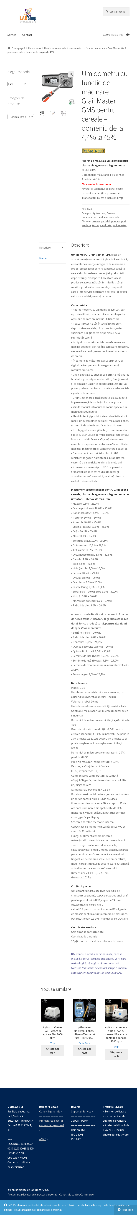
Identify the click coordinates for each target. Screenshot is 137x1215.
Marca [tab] (43, 258)
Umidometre (35, 48)
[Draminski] (93, 151)
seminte (86, 225)
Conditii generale (49, 1111)
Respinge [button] (127, 1209)
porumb (115, 221)
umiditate (105, 225)
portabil (105, 221)
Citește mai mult (52, 1050)
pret (123, 221)
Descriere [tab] (45, 247)
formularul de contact (94, 968)
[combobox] (20, 116)
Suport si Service (81, 1111)
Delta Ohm (84, 1043)
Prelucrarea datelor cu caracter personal (37, 1209)
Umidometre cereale (55, 48)
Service (11, 35)
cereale (96, 221)
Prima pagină (18, 48)
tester (95, 225)
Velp (52, 1043)
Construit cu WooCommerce (76, 1194)
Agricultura (99, 213)
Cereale (110, 213)
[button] (71, 74)
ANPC (42, 1139)
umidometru (119, 225)
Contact (27, 35)
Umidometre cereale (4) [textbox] (21, 116)
